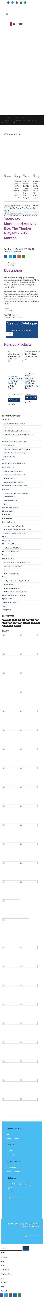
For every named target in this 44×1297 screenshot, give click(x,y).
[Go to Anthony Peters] (11, 851)
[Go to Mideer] (29, 993)
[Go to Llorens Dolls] (11, 661)
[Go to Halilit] (29, 1088)
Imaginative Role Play (10, 500)
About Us (9, 1151)
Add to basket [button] (14, 400)
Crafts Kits (7, 427)
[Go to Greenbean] (11, 1031)
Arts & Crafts (6, 419)
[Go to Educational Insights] (29, 851)
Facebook (5, 256)
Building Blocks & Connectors (13, 471)
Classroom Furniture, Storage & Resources (17, 449)
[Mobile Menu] (8, 10)
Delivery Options (12, 1138)
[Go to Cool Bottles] (11, 1107)
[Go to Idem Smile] (29, 699)
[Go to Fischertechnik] (29, 1069)
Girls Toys (35, 622)
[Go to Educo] (11, 756)
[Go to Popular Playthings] (11, 680)
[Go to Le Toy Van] (11, 1049)
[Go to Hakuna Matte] (11, 870)
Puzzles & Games (8, 558)
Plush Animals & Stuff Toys (12, 548)
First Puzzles (8, 570)
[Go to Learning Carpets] (29, 718)
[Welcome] (22, 18)
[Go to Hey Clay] (29, 775)
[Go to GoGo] (11, 642)
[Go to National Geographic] (11, 1069)
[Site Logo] (12, 14)
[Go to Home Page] (3, 118)
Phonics (5, 537)
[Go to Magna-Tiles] (11, 974)
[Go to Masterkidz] (11, 737)
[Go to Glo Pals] (29, 1012)
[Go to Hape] (11, 993)
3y (28, 619)
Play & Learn (6, 540)
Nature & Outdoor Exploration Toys (15, 453)
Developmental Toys (10, 497)
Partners (4, 1282)
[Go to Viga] (11, 889)
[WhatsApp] (25, 2)
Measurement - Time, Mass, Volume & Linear (18, 530)
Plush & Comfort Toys (9, 544)
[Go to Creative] (29, 955)
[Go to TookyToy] (11, 718)
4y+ (32, 619)
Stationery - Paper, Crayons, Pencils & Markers (18, 434)
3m (23, 619)
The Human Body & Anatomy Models (15, 592)
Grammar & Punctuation (10, 507)
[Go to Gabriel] (11, 794)
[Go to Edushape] (29, 870)
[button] (1, 1245)
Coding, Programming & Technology (13, 463)
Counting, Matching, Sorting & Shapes (16, 493)
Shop (2, 1261)
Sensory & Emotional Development (13, 595)
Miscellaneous (16, 251)
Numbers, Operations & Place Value (15, 533)
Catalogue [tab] (11, 265)
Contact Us (10, 1155)
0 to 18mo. (6, 619)
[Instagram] (17, 2)
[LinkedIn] (21, 2)
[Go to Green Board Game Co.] (29, 756)
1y (19, 619)
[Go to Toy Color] (11, 832)
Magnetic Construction (11, 478)
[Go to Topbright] (29, 680)
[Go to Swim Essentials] (29, 832)
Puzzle (4, 555)
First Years (5, 489)
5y (37, 619)
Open (9, 334)
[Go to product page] (32, 362)
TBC (3, 606)
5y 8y (5, 622)
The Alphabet (6, 610)
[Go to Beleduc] (11, 1088)
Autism (4, 438)
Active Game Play (9, 445)
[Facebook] (8, 2)
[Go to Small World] (29, 642)
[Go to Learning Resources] (29, 794)
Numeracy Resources (9, 522)
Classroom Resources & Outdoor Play (14, 441)
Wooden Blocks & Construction (13, 482)
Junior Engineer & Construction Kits (15, 475)
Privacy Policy (11, 1167)
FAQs (8, 1134)
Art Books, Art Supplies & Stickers (14, 424)
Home (3, 1252)
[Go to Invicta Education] (11, 955)
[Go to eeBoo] (29, 1031)
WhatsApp (23, 256)
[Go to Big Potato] (29, 1107)
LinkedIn (14, 256)
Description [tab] (11, 263)
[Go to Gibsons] (29, 661)
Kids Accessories (7, 511)
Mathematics (6, 515)
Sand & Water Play (9, 456)
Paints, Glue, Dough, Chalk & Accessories (17, 431)
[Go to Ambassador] (29, 1050)
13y (14, 622)
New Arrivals (7, 625)
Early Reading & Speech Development (14, 485)
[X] (12, 2)
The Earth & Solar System (12, 588)
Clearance (5, 460)
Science (5, 577)
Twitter (10, 256)
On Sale (17, 625)
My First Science (9, 584)
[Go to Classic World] (29, 737)
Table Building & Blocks (9, 602)
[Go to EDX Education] (11, 908)
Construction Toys (8, 467)
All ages (26, 622)
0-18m (14, 619)
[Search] (26, 1248)
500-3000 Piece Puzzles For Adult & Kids (17, 562)
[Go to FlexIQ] (11, 813)
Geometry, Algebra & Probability (14, 526)
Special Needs (7, 599)
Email (19, 256)
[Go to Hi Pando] (15, 931)
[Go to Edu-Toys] (11, 775)
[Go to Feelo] (29, 889)
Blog (2, 1286)
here (30, 330)
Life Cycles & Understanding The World (16, 581)
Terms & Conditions (13, 1171)
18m (19, 622)
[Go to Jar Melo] (29, 974)
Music (5, 504)
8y (10, 622)
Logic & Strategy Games (11, 573)
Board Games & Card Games (13, 566)
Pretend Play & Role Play (10, 551)
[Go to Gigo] (11, 1012)
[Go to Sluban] (29, 813)
